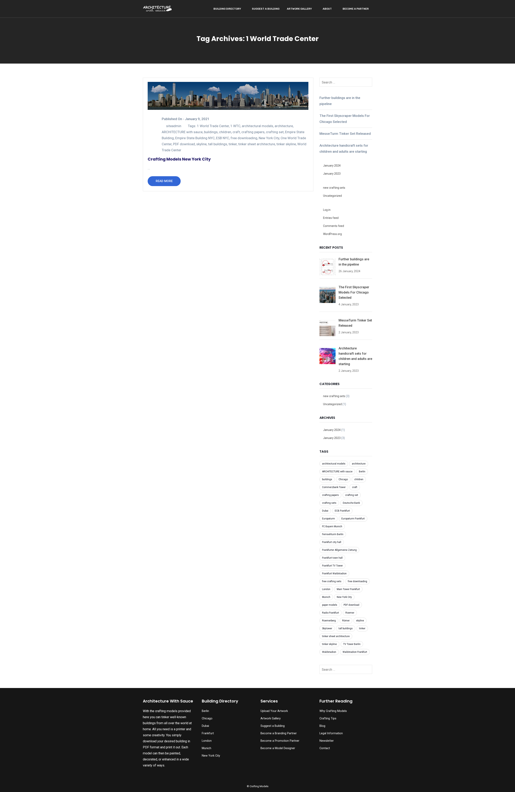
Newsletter (326, 741)
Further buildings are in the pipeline (339, 101)
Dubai (325, 510)
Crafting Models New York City (179, 159)
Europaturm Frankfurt (353, 518)
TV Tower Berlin (351, 644)
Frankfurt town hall (332, 557)
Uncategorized (332, 195)
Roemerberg (329, 620)
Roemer (349, 612)
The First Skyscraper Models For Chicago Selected (344, 119)
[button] (12, 781)
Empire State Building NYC (195, 138)
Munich (326, 597)
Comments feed (333, 226)
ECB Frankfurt (342, 510)
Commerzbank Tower (334, 487)
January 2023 (332, 173)
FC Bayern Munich (332, 526)
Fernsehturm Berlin (332, 534)
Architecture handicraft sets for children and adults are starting (343, 148)
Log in (327, 209)
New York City (269, 138)
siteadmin (173, 126)
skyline (201, 144)
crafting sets (329, 503)
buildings (211, 132)
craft (236, 132)
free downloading (244, 138)
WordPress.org (332, 234)
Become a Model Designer (278, 748)
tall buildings (217, 144)
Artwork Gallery (299, 8)
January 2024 (332, 165)
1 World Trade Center (213, 126)
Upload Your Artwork (274, 711)
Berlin (362, 471)
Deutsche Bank (351, 503)
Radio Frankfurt (330, 612)
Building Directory (227, 8)
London (326, 589)
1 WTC (235, 126)
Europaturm (328, 518)
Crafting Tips (327, 718)
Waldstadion (329, 652)
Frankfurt (208, 733)
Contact (324, 748)
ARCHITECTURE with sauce (182, 132)
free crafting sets (331, 581)
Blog (322, 726)
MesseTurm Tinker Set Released (345, 134)
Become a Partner (356, 8)
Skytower (327, 628)
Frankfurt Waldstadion (334, 573)
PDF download (184, 144)
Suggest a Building (265, 8)
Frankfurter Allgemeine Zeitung (339, 550)
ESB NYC (222, 138)
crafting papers (253, 132)
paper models (329, 605)
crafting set (275, 132)
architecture (284, 126)
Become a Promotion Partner (280, 741)
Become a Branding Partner (279, 733)
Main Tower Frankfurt (348, 589)
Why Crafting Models (333, 711)
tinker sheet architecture (256, 144)
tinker (233, 144)
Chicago (343, 479)
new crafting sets (334, 187)
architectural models (257, 126)
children (225, 132)
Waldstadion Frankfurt (355, 652)
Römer (346, 620)
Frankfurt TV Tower (332, 565)
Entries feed (331, 217)
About (327, 8)
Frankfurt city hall (331, 542)
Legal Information (331, 733)
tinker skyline (286, 144)
